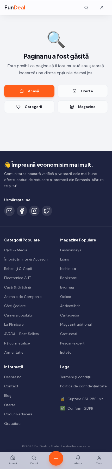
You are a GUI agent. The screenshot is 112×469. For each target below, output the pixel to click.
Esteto (66, 352)
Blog (7, 395)
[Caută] (86, 7)
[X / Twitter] (47, 211)
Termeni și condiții (75, 377)
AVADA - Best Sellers (21, 333)
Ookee (65, 296)
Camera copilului (18, 315)
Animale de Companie (22, 296)
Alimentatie (13, 352)
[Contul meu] (102, 7)
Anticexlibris (70, 305)
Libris (64, 259)
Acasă (33, 91)
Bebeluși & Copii (18, 268)
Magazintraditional (76, 324)
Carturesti (68, 333)
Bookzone (68, 277)
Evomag (67, 287)
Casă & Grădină (17, 287)
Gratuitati (12, 423)
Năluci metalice (17, 343)
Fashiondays (70, 250)
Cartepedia (69, 315)
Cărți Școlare (15, 305)
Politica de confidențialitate (83, 386)
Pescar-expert (72, 343)
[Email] (9, 211)
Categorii (33, 106)
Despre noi (13, 377)
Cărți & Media (15, 250)
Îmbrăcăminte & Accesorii (26, 259)
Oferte (87, 91)
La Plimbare (14, 324)
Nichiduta (68, 268)
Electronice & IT (17, 277)
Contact (11, 386)
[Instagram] (34, 211)
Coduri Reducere (18, 414)
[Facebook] (22, 211)
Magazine (86, 106)
